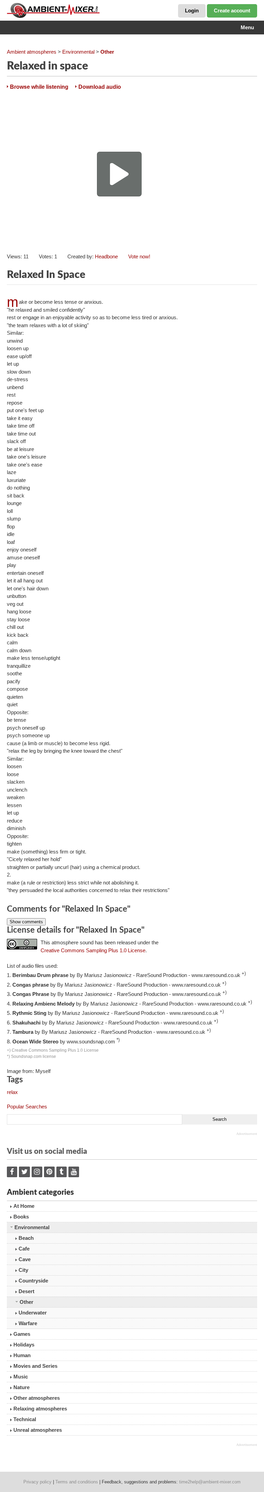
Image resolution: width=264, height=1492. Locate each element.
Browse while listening (39, 87)
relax (12, 1092)
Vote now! (139, 256)
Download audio (99, 87)
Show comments (26, 921)
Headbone (106, 256)
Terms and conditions (76, 1481)
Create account (232, 10)
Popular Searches (27, 1106)
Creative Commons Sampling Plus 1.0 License (93, 950)
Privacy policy (37, 1481)
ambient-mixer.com (58, 10)
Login (192, 10)
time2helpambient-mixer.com (210, 1481)
